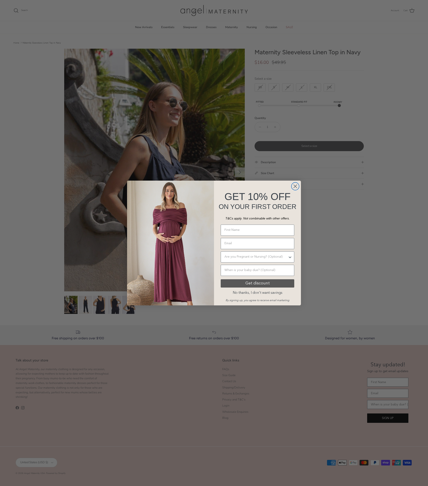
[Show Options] (290, 257)
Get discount (257, 283)
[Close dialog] (295, 186)
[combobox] (256, 257)
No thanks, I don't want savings (257, 293)
